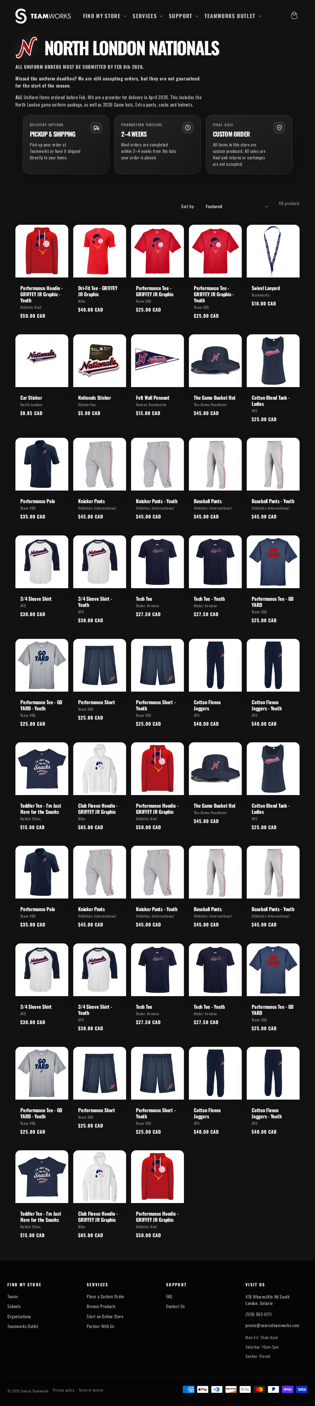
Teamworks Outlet (22, 1326)
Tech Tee (144, 599)
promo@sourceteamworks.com (272, 1325)
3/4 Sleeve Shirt (36, 599)
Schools (14, 1306)
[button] (104, 16)
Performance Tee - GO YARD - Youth (41, 705)
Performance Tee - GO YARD (272, 602)
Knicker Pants (91, 501)
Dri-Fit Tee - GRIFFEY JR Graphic (98, 291)
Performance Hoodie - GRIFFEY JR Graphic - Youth (41, 294)
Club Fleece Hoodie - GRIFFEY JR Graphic (98, 808)
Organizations (19, 1316)
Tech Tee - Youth (209, 599)
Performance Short (96, 702)
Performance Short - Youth (155, 705)
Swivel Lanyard (266, 288)
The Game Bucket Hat (214, 397)
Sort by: (187, 206)
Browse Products (101, 1306)
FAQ (169, 1296)
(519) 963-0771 (258, 1314)
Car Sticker (31, 397)
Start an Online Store (105, 1316)
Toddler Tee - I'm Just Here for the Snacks (40, 808)
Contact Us (175, 1306)
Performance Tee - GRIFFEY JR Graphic (154, 291)
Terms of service (91, 1390)
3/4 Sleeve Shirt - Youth (95, 602)
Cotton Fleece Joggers (207, 705)
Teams (12, 1296)
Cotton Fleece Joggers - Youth (266, 705)
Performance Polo (37, 501)
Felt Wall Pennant (152, 397)
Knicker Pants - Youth (156, 501)
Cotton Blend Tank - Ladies (270, 400)
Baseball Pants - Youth (273, 501)
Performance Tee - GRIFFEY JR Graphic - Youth (214, 294)
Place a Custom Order (106, 1296)
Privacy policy (63, 1390)
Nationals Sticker (94, 397)
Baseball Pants (208, 501)
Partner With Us (100, 1326)
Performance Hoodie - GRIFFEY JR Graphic (157, 808)
